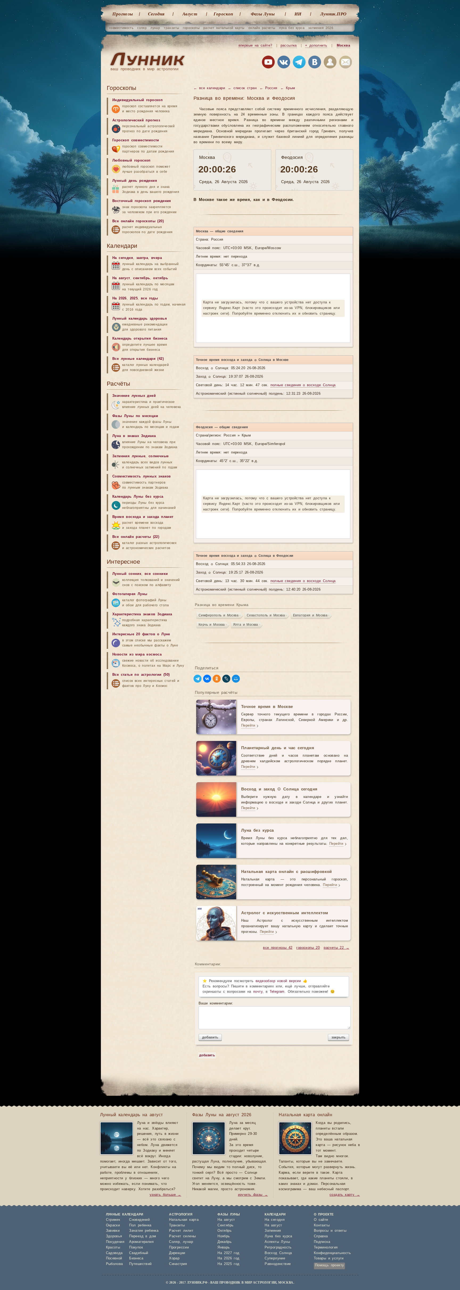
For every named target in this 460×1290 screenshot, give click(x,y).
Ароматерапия (141, 1242)
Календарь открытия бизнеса (139, 339)
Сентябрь (225, 1225)
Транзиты (177, 1225)
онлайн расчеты (262, 28)
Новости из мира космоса (137, 655)
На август (121, 278)
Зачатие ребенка (143, 1231)
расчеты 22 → (336, 948)
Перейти (248, 726)
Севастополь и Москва (266, 615)
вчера (156, 258)
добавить (210, 1037)
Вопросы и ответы (330, 1231)
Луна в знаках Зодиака (134, 436)
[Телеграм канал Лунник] (299, 63)
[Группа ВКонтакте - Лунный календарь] (314, 63)
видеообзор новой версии (278, 981)
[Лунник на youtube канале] (268, 63)
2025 (134, 298)
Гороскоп (223, 14)
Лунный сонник (126, 574)
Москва (343, 46)
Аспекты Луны (277, 1242)
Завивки (113, 1231)
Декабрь (224, 1242)
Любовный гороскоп (131, 161)
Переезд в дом (142, 1236)
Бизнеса (136, 1258)
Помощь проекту (329, 1265)
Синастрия (178, 1264)
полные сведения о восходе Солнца (303, 385)
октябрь (160, 278)
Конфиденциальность (332, 1253)
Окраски (113, 1225)
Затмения (273, 1231)
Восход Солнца (278, 1253)
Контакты (322, 1225)
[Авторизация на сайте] (330, 63)
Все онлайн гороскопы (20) (138, 221)
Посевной (114, 1258)
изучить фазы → (253, 1195)
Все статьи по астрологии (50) (141, 675)
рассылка (289, 46)
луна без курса (292, 28)
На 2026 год (228, 1258)
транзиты (171, 28)
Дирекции (177, 1253)
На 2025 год (228, 1264)
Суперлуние (275, 1258)
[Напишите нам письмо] (345, 63)
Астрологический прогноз (136, 120)
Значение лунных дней (134, 396)
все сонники (156, 574)
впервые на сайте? (255, 46)
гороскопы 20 (308, 948)
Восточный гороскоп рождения (141, 201)
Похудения (115, 1242)
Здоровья (114, 1236)
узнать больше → (165, 1195)
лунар (155, 28)
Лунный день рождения (134, 181)
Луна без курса (278, 1236)
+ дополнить (316, 46)
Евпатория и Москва (310, 615)
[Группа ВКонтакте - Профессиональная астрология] (283, 63)
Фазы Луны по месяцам (135, 416)
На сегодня (122, 258)
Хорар (174, 1258)
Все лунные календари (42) (138, 359)
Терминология (326, 1248)
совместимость (121, 28)
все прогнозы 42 (277, 948)
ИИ (298, 14)
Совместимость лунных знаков (141, 477)
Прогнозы (122, 14)
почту (257, 992)
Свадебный (138, 1253)
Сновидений (139, 1220)
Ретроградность (278, 1248)
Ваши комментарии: (216, 1003)
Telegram (277, 992)
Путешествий (140, 1264)
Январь (223, 1248)
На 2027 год (228, 1253)
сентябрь (141, 278)
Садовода (114, 1253)
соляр (142, 28)
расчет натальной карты (224, 28)
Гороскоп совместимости (135, 140)
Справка (321, 1236)
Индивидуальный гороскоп (137, 100)
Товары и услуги (329, 1258)
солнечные (159, 456)
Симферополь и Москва (219, 615)
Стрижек (113, 1220)
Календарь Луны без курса (137, 497)
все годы (149, 298)
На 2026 (119, 298)
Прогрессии (179, 1248)
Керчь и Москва (212, 625)
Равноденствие (278, 1264)
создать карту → (345, 1195)
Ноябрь (223, 1236)
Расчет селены (182, 1236)
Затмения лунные (128, 456)
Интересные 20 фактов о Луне (141, 634)
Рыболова (114, 1264)
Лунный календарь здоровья (139, 319)
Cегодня (156, 14)
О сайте (321, 1220)
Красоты (113, 1248)
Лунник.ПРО (333, 14)
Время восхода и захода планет (143, 517)
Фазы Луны (263, 14)
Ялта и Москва (245, 625)
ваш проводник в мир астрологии (144, 69)
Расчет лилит (181, 1231)
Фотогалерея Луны (129, 594)
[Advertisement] (147, 946)
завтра (142, 258)
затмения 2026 (320, 28)
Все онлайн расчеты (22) (135, 537)
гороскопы (191, 28)
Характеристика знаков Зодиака (142, 614)
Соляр (174, 1242)
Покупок (136, 1248)
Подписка (322, 1242)
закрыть (338, 1037)
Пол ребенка (140, 1225)
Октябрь (224, 1231)
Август (189, 14)
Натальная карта (184, 1220)
